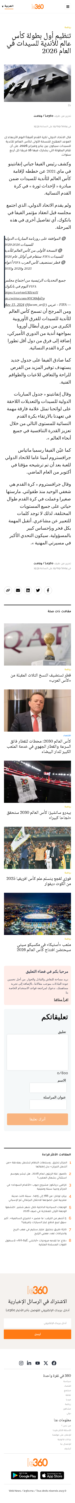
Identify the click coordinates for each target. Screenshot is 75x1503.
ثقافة (68, 1395)
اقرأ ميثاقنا (61, 1000)
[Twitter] (45, 1363)
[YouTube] (37, 1363)
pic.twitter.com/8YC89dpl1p (24, 298)
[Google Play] (24, 1475)
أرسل (37, 1334)
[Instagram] (21, 1363)
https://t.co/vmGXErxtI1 (21, 292)
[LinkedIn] (29, 1363)
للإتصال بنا (65, 1444)
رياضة (68, 27)
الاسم (62, 1080)
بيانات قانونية (64, 1439)
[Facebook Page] (54, 1363)
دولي (69, 1413)
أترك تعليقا (37, 1119)
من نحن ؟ (66, 1425)
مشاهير (67, 1408)
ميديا (68, 1399)
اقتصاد (67, 1385)
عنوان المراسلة (54, 1097)
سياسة (67, 1381)
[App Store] (52, 1475)
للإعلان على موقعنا (61, 1434)
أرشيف (67, 1448)
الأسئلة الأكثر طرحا (62, 1430)
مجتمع (67, 1390)
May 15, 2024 (14, 305)
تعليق (62, 1032)
